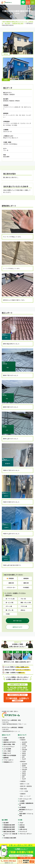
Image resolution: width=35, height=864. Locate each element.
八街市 (24, 751)
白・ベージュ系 (10, 599)
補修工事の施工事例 (9, 831)
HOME (5, 738)
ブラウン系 (24, 606)
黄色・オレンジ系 (26, 602)
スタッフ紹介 (7, 751)
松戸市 (24, 748)
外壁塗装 (22, 740)
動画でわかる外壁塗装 (9, 755)
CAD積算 (21, 801)
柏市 (23, 757)
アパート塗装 (24, 791)
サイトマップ (23, 831)
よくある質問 (7, 749)
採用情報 (21, 827)
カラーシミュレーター (25, 799)
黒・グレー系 (9, 610)
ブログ (21, 823)
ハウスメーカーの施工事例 (10, 834)
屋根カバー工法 (24, 784)
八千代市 (24, 746)
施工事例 (5, 823)
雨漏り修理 (23, 789)
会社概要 (5, 740)
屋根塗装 (22, 761)
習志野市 (24, 742)
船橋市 (24, 744)
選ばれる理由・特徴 (9, 744)
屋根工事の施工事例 (9, 829)
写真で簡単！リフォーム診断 (26, 814)
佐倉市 (24, 755)
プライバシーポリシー (25, 834)
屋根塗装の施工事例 (9, 827)
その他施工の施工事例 (9, 838)
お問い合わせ (23, 829)
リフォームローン (8, 760)
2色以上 (23, 610)
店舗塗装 (22, 794)
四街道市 (24, 750)
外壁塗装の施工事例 (9, 825)
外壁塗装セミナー (8, 762)
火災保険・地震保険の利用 (26, 804)
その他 (8, 614)
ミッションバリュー (9, 746)
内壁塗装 (22, 781)
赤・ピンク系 (9, 602)
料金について (7, 753)
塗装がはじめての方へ (9, 742)
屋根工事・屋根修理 (26, 786)
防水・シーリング (25, 796)
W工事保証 (22, 807)
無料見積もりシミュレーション (26, 810)
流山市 (24, 759)
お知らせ (21, 825)
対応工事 (21, 738)
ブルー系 (23, 599)
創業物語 (5, 757)
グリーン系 (9, 606)
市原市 (24, 753)
